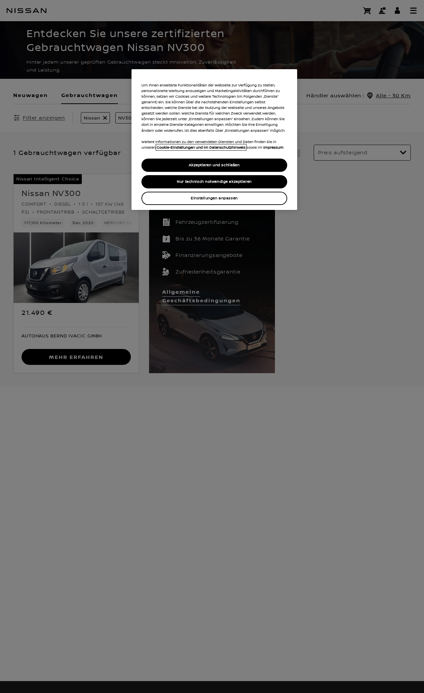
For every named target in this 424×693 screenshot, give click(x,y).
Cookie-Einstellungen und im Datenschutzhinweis (201, 147)
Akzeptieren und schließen (214, 165)
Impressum (273, 147)
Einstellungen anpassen (214, 198)
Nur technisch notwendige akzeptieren (214, 181)
